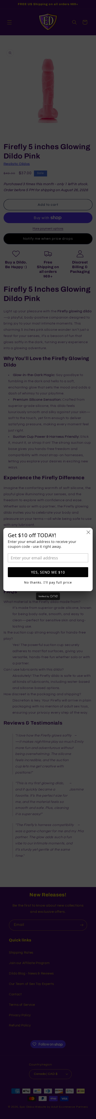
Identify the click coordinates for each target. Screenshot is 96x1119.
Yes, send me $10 (48, 572)
